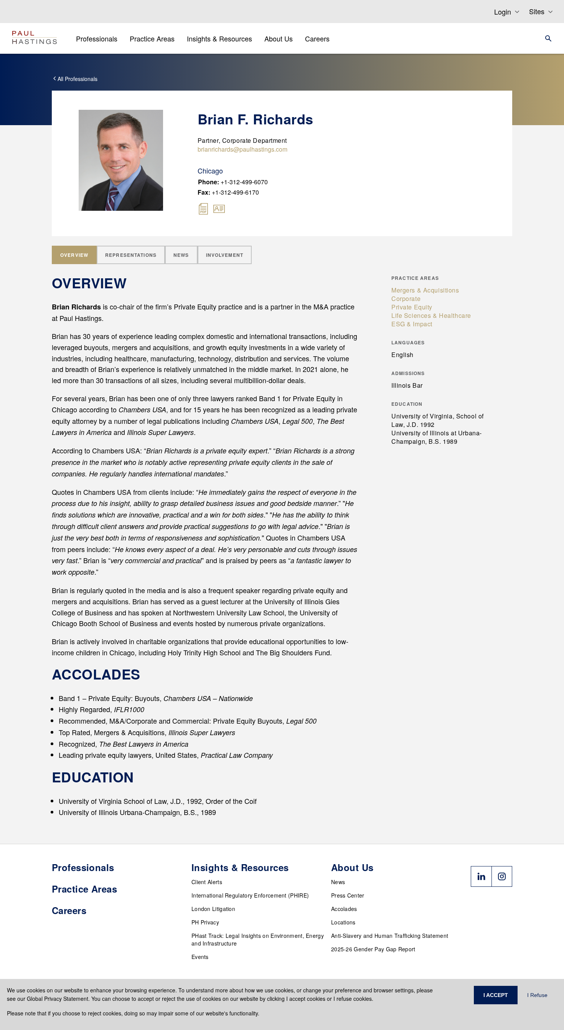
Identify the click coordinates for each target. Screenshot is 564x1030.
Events (200, 957)
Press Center (347, 895)
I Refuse (537, 995)
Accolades (344, 909)
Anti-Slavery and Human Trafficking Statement (389, 935)
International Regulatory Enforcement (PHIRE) (250, 895)
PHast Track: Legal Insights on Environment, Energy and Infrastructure (257, 939)
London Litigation (213, 909)
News (338, 882)
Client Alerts (206, 882)
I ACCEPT (495, 995)
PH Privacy (205, 922)
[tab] (74, 255)
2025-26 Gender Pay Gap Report (373, 949)
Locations (343, 922)
